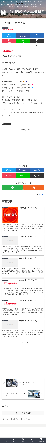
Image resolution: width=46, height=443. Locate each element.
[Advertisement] (23, 146)
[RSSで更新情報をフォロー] (33, 187)
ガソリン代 (7, 124)
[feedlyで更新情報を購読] (12, 187)
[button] (42, 277)
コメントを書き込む (23, 413)
